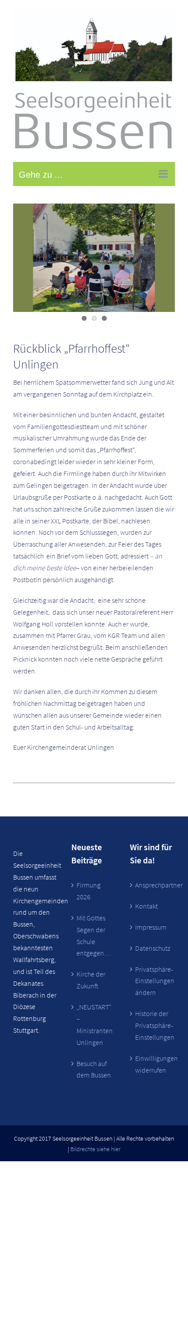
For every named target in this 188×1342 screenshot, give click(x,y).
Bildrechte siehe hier (95, 1149)
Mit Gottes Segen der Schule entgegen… (94, 935)
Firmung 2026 (89, 890)
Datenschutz (152, 948)
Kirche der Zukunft (91, 980)
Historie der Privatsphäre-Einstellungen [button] (153, 1025)
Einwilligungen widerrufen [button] (153, 1064)
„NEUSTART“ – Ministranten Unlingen (94, 1024)
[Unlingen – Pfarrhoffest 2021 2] (94, 258)
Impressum (151, 927)
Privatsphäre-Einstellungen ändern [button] (153, 981)
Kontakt (146, 906)
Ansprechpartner (153, 884)
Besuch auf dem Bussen (94, 1069)
